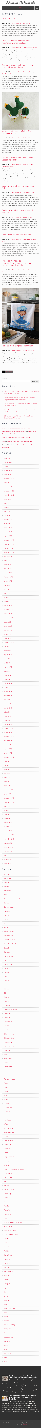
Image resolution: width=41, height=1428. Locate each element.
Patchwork (7, 1198)
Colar (5, 976)
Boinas (6, 927)
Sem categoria (8, 1271)
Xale (5, 1357)
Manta (6, 1153)
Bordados (7, 948)
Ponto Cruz (7, 1214)
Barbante (7, 911)
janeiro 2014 (8, 691)
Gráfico (6, 1103)
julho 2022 (7, 503)
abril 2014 (7, 679)
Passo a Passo (9, 1189)
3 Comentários (16, 47)
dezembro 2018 (9, 540)
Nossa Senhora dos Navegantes (14, 1169)
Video (6, 1345)
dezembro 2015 (9, 642)
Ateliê (5, 895)
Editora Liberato (9, 1034)
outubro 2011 (8, 765)
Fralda (6, 1083)
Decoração (7, 1005)
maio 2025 (7, 474)
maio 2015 (7, 659)
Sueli (3, 441)
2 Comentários (16, 270)
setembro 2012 (9, 745)
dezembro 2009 (9, 835)
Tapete (6, 1304)
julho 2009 (7, 855)
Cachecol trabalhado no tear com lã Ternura (17, 211)
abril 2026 (7, 458)
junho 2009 (7, 859)
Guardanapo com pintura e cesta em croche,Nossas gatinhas (18, 66)
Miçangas (7, 1165)
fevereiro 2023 (8, 487)
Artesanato (7, 890)
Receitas (6, 1239)
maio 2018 (7, 569)
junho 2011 (7, 782)
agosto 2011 (8, 773)
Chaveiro (7, 968)
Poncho (6, 1206)
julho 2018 (7, 560)
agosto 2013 (8, 708)
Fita (5, 1071)
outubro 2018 (8, 548)
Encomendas (8, 1042)
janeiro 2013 (8, 732)
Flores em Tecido (9, 1079)
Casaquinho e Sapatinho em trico (16, 235)
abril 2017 (7, 601)
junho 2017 (7, 597)
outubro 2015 (8, 646)
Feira (5, 1054)
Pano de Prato (8, 1177)
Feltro (6, 1062)
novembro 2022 (9, 495)
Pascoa (6, 1185)
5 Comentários (16, 138)
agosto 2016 (8, 630)
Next (10, 372)
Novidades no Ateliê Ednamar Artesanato (20, 437)
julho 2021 (7, 511)
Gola (5, 1095)
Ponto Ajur (7, 1210)
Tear (30, 217)
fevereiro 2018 (8, 577)
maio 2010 (7, 814)
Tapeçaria (7, 1300)
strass (6, 1296)
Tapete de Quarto (9, 1308)
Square (6, 1288)
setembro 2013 (9, 704)
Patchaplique (8, 1193)
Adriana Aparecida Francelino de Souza (14, 431)
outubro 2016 (8, 622)
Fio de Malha (8, 1067)
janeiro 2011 (8, 794)
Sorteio (6, 1279)
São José (7, 1259)
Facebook (7, 1050)
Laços (6, 1136)
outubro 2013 (8, 700)
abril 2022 (7, 507)
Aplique (6, 882)
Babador (6, 903)
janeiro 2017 (8, 614)
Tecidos (6, 1320)
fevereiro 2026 (8, 466)
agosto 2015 (8, 655)
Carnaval (7, 960)
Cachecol (26, 47)
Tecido (6, 1316)
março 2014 (8, 683)
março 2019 (8, 536)
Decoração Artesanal (10, 1009)
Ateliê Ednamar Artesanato (12, 899)
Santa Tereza (8, 1255)
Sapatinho (34, 239)
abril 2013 (7, 720)
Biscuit (6, 919)
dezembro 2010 (9, 798)
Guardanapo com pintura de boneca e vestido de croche (18, 158)
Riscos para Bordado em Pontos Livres (19, 428)
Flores (6, 1075)
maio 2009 (7, 863)
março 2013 (8, 724)
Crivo (5, 993)
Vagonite (7, 1341)
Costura (6, 981)
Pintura (12, 74)
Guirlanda (7, 1112)
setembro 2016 (9, 626)
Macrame (7, 1148)
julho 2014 (7, 671)
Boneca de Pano (9, 931)
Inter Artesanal (8, 1128)
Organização (8, 1173)
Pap (5, 1181)
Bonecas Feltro (9, 936)
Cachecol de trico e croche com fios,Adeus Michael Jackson (16, 42)
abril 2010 (7, 818)
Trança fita (7, 1329)
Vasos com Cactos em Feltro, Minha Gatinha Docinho (18, 132)
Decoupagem (8, 1017)
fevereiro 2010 (8, 827)
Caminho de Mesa (9, 956)
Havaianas (7, 1120)
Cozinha (6, 985)
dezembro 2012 (9, 736)
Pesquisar (5, 379)
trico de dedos (8, 1337)
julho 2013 (7, 712)
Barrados (25, 72)
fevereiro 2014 (8, 687)
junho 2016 (7, 634)
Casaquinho (26, 192)
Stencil (6, 1292)
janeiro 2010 (8, 831)
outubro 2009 (8, 843)
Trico (28, 23)
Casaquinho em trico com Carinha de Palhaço (18, 187)
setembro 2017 (9, 589)
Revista (6, 1251)
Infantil (6, 1124)
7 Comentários (16, 217)
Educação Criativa (9, 1038)
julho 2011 (7, 777)
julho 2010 (7, 806)
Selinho (6, 1267)
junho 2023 (7, 483)
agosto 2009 (8, 851)
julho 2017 (7, 593)
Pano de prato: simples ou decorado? (18, 346)
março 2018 (8, 573)
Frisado (6, 1087)
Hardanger (7, 1116)
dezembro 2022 (9, 491)
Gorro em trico (8, 18)
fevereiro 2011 (8, 790)
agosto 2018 (8, 556)
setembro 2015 (9, 650)
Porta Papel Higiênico (10, 1230)
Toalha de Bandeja (10, 1325)
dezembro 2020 (9, 519)
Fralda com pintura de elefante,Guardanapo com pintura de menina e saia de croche (18, 263)
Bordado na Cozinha (10, 944)
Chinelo (6, 972)
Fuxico (6, 1091)
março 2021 (8, 515)
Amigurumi (7, 878)
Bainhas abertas (9, 907)
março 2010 (8, 822)
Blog (5, 923)
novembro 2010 (9, 802)
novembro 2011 (9, 761)
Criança (6, 989)
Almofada (7, 874)
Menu (20, 8)
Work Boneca (8, 1353)
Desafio (6, 1026)
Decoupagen (8, 1022)
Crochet (6, 1001)
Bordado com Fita (9, 940)
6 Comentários (16, 23)
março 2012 (8, 749)
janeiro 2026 (8, 470)
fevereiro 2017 (8, 610)
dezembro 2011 (9, 757)
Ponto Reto (7, 1218)
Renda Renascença (10, 1247)
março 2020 (8, 528)
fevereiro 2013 (8, 728)
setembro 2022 (9, 499)
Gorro (24, 23)
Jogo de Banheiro (9, 1132)
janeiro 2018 (8, 581)
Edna (3, 437)
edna (3, 428)
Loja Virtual (7, 1144)
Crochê (31, 47)
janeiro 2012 (8, 753)
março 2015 (8, 667)
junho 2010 (7, 810)
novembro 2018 (9, 544)
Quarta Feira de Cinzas (11, 1234)
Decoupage (7, 1013)
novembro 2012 (9, 741)
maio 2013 (7, 716)
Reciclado (7, 1243)
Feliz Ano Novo (8, 1058)
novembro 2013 (9, 696)
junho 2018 (7, 564)
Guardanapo (6, 74)
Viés (5, 1349)
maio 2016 (7, 638)
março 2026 (8, 462)
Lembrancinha (8, 1140)
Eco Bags (7, 1030)
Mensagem (7, 1161)
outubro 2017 (8, 585)
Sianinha (6, 1275)
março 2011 (8, 786)
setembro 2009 (9, 847)
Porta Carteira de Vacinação (13, 1222)
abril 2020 (7, 524)
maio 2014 (7, 675)
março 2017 (8, 605)
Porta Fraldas (8, 1226)
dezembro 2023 (9, 478)
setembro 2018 (9, 552)
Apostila (6, 886)
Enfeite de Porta (9, 1046)
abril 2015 (7, 663)
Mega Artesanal (9, 1157)
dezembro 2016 (9, 618)
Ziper (5, 1361)
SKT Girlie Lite (27, 1425)
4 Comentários (16, 72)
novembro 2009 (9, 839)
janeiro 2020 (8, 532)
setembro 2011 (9, 769)
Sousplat (7, 1284)
